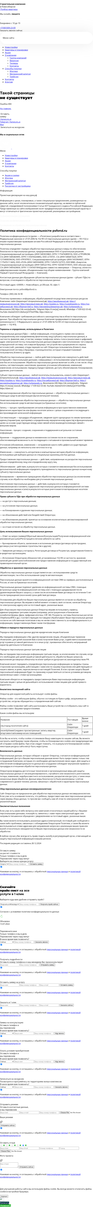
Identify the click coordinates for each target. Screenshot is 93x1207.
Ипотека (14, 71)
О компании (10, 55)
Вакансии (14, 60)
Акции (8, 52)
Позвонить (5, 1205)
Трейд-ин (14, 76)
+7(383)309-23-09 (8, 27)
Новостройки (11, 47)
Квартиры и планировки (16, 50)
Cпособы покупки (13, 68)
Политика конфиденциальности (15, 220)
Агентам (9, 82)
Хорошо (4, 1196)
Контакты (14, 66)
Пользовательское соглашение (15, 216)
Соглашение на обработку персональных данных (23, 225)
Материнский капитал (20, 74)
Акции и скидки (12, 175)
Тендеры (14, 63)
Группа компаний (18, 58)
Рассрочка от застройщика (18, 186)
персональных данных (57, 871)
